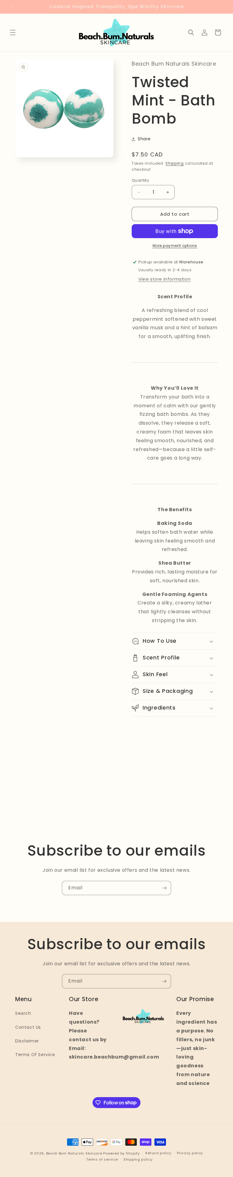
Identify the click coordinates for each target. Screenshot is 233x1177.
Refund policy (158, 1153)
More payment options (175, 245)
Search (23, 1013)
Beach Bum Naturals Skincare (74, 1153)
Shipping (174, 163)
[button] (12, 32)
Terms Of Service (35, 1055)
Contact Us (28, 1027)
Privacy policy (190, 1153)
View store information (164, 279)
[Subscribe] (164, 888)
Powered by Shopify (121, 1153)
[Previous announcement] (12, 6)
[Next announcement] (221, 6)
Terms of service (102, 1159)
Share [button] (144, 139)
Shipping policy (138, 1159)
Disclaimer (27, 1041)
